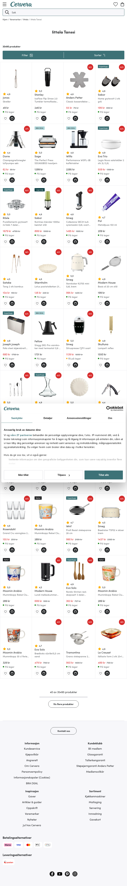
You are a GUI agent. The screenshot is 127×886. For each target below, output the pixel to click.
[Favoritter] (115, 4)
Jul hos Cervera (32, 825)
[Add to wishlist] (5, 118)
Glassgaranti (95, 754)
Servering (95, 808)
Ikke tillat (23, 474)
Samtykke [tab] (17, 418)
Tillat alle (104, 474)
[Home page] (21, 5)
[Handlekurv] (122, 4)
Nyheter (32, 819)
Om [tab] (110, 418)
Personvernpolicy (32, 771)
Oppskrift (32, 808)
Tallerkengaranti (95, 760)
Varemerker (32, 813)
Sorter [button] (98, 55)
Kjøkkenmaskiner (95, 796)
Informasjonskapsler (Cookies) (32, 777)
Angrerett (32, 760)
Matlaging (95, 802)
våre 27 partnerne (21, 435)
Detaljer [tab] (48, 418)
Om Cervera (31, 766)
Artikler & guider (32, 802)
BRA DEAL (32, 783)
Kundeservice (32, 748)
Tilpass (62, 474)
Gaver (32, 796)
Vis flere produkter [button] (63, 704)
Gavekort (95, 819)
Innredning (95, 813)
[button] (7, 12)
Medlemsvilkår (95, 771)
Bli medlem (95, 748)
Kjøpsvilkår (32, 754)
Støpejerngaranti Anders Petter (95, 766)
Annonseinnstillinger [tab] (79, 418)
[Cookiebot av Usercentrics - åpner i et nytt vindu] (108, 408)
